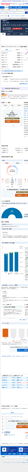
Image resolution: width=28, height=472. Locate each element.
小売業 (7, 22)
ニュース (25, 7)
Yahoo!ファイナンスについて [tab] (11, 456)
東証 (7, 49)
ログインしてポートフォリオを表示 (18, 15)
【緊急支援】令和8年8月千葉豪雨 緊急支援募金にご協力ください (15, 1)
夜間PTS (18, 49)
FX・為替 (15, 7)
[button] (23, 319)
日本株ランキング (11, 9)
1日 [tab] (25, 59)
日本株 (6, 7)
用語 (7, 52)
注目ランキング (19, 9)
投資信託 (20, 7)
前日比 (12, 412)
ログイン (20, 4)
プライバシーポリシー (7, 462)
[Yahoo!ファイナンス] (9, 3)
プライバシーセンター (17, 462)
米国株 (10, 7)
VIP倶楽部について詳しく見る (12, 121)
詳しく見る (22, 319)
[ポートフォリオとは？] (8, 16)
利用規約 (23, 462)
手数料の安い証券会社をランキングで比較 (12, 70)
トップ (2, 7)
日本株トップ (3, 9)
